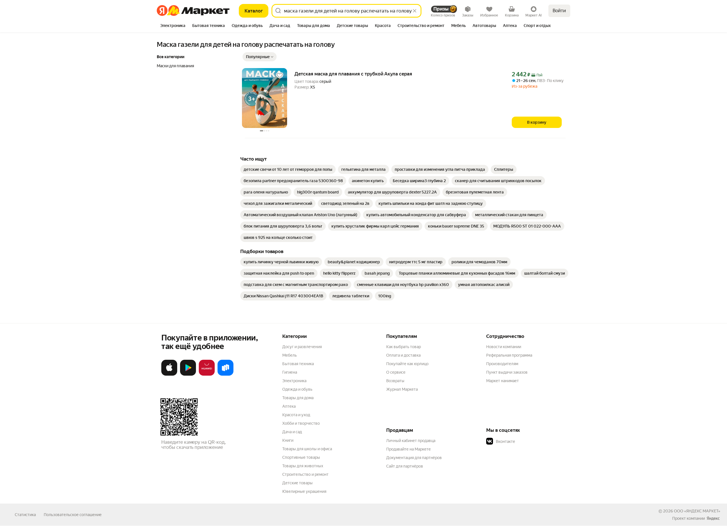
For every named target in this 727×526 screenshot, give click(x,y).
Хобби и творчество (301, 423)
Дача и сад (292, 432)
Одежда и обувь (297, 389)
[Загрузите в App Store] (169, 374)
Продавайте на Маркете (408, 449)
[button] (260, 56)
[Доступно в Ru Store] (225, 374)
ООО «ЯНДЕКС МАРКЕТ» (697, 511)
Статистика (25, 514)
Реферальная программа (509, 355)
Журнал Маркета (402, 389)
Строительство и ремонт (305, 474)
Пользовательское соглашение (73, 514)
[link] (288, 169)
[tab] (173, 26)
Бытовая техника (298, 363)
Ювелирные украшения (304, 491)
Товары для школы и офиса (307, 449)
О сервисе (396, 372)
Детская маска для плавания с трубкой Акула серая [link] (353, 74)
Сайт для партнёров (404, 466)
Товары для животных (302, 466)
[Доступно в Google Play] (188, 374)
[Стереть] (414, 11)
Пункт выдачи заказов (507, 372)
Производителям (502, 363)
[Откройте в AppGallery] (207, 374)
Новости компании (503, 346)
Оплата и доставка (403, 355)
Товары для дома (298, 397)
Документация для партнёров (414, 457)
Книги (287, 440)
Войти (559, 10)
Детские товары (297, 483)
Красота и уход (296, 415)
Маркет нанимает (502, 380)
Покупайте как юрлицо (407, 363)
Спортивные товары (301, 457)
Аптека (289, 406)
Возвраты (395, 380)
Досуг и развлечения (302, 346)
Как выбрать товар (403, 346)
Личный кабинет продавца (410, 440)
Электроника (294, 380)
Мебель (289, 355)
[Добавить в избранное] (280, 75)
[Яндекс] (713, 518)
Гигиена (289, 372)
